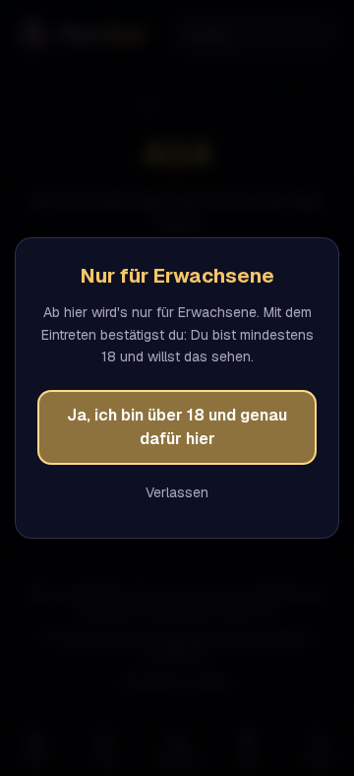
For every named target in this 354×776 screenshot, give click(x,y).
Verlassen (177, 492)
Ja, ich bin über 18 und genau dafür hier (177, 427)
